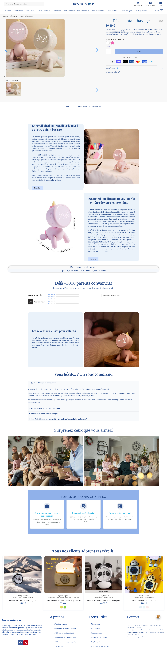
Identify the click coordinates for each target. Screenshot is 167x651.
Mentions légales (60, 624)
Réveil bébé (64, 598)
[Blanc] (108, 43)
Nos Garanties (96, 642)
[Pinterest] (25, 642)
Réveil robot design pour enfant (144, 600)
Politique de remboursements (65, 637)
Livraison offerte (113, 72)
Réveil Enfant (14, 16)
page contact (140, 637)
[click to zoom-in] (53, 48)
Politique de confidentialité (64, 633)
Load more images (11, 80)
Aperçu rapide (23, 596)
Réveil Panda (17, 598)
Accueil (5, 16)
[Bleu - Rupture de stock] (140, 607)
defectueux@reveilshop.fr (136, 632)
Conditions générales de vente (65, 628)
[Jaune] (61, 607)
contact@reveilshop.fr (134, 630)
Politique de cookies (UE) (100, 646)
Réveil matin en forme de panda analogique (103, 600)
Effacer (108, 46)
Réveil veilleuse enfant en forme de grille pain (63, 600)
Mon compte (138, 5)
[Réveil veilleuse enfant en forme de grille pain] (160, 21)
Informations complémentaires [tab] (89, 106)
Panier (161, 5)
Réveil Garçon (149, 598)
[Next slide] (97, 50)
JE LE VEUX (139, 52)
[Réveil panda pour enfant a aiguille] (23, 574)
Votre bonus (110, 68)
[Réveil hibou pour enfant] (162, 21)
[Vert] (64, 607)
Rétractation (58, 646)
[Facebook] (20, 642)
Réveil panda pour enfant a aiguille (22, 600)
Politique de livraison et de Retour (66, 642)
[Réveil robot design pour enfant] (144, 574)
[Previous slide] (6, 50)
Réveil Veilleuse (53, 598)
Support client (150, 5)
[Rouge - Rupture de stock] (147, 607)
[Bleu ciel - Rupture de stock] (144, 607)
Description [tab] (70, 106)
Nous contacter (96, 633)
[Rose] (112, 43)
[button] (159, 11)
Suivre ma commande (99, 637)
